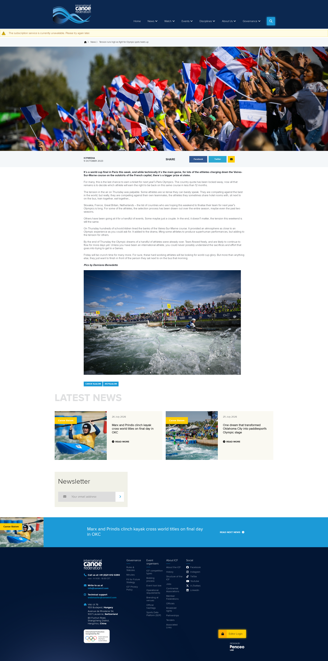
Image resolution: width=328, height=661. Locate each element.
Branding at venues (152, 599)
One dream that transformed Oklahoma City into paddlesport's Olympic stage (244, 429)
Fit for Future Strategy (133, 581)
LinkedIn (194, 590)
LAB (232, 650)
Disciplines (206, 21)
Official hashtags (151, 606)
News (151, 21)
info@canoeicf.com (98, 588)
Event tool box (153, 585)
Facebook (195, 567)
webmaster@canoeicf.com (102, 597)
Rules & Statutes (130, 568)
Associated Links (171, 626)
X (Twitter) (195, 586)
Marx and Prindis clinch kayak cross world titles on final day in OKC (133, 429)
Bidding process (150, 579)
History (169, 572)
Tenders (170, 620)
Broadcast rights (171, 609)
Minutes (130, 575)
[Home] (72, 14)
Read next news (230, 532)
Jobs (168, 584)
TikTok (193, 576)
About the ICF (173, 567)
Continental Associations (172, 590)
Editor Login (236, 633)
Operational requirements (153, 591)
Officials (170, 603)
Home (137, 21)
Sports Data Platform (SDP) (153, 614)
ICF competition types (154, 572)
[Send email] (231, 159)
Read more (122, 442)
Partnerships (172, 615)
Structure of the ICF (174, 578)
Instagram (195, 572)
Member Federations (172, 597)
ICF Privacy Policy (132, 588)
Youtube (194, 581)
